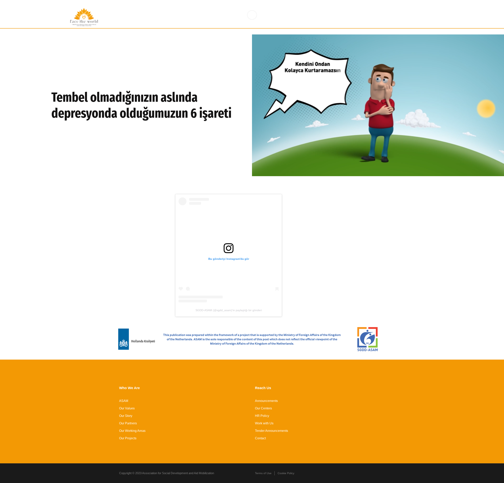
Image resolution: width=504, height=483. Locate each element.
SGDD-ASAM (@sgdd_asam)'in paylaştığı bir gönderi (228, 310)
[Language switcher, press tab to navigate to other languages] (252, 15)
